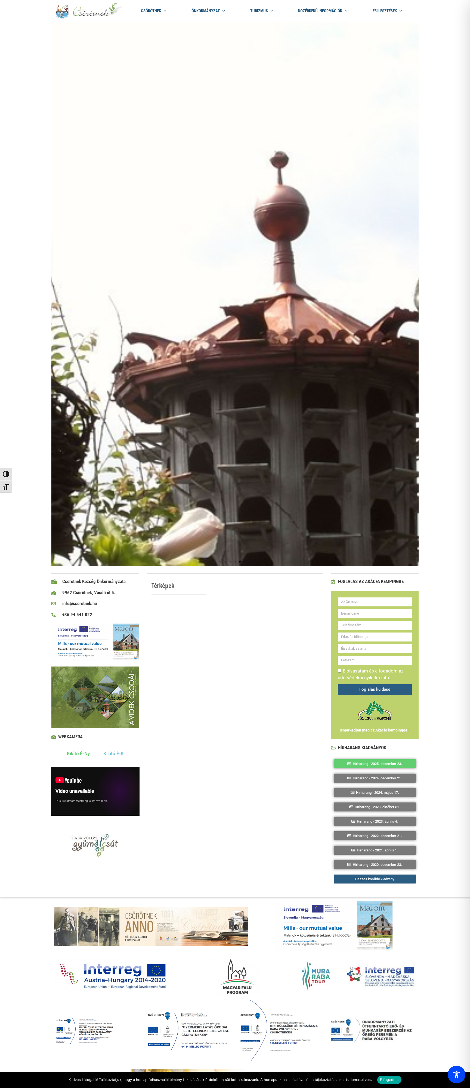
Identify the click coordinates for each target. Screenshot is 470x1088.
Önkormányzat (205, 10)
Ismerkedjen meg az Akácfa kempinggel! (375, 730)
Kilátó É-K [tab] (113, 753)
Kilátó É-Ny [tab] (78, 753)
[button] (57, 294)
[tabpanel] (95, 792)
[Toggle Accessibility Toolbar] (456, 1074)
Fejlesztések (385, 10)
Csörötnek (151, 10)
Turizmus (259, 10)
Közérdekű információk (320, 10)
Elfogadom (389, 1079)
